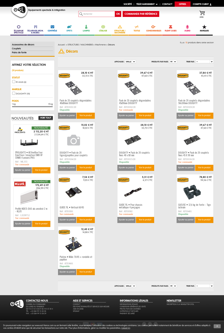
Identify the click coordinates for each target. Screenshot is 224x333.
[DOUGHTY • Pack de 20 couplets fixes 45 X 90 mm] (195, 136)
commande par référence (141, 14)
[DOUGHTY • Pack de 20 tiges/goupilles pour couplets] (76, 136)
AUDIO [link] (187, 31)
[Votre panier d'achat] (203, 13)
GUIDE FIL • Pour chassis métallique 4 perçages (130, 206)
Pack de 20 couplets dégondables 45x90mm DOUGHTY (135, 102)
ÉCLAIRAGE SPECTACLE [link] (18, 32)
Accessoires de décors (23, 45)
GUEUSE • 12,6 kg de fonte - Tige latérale (194, 206)
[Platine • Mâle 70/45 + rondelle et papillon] (76, 240)
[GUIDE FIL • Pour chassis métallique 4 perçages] (135, 188)
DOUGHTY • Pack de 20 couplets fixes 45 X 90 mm (193, 154)
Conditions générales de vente (133, 307)
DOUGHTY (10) (23, 94)
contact (167, 4)
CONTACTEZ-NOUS (37, 300)
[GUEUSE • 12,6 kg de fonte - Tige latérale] (195, 188)
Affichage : (119, 62)
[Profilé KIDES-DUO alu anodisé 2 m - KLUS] (32, 192)
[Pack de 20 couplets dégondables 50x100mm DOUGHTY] (195, 84)
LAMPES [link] (86, 31)
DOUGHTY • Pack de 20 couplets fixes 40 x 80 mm (134, 154)
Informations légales (129, 304)
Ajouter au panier (67, 115)
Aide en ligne (78, 309)
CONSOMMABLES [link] (153, 31)
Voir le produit (86, 115)
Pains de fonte (19, 52)
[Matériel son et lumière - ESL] (19, 11)
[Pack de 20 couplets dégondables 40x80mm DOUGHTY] (76, 84)
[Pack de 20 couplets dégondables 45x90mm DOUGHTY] (135, 84)
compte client (201, 4)
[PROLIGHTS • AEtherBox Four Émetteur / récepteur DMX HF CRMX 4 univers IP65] (32, 139)
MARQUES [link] (204, 31)
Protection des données (130, 309)
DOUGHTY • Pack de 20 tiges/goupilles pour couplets (74, 154)
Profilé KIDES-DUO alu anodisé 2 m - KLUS (31, 210)
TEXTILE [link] (137, 31)
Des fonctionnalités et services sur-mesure (91, 307)
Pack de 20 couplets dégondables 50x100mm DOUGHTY (194, 102)
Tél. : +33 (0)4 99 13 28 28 (36, 311)
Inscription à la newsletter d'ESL (180, 304)
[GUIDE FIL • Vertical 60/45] (76, 188)
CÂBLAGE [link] (103, 31)
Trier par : (190, 62)
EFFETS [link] (69, 31)
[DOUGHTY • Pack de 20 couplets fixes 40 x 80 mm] (135, 136)
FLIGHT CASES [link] (170, 31)
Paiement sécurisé (127, 313)
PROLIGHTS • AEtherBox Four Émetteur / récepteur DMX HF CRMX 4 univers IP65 (29, 155)
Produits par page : (160, 62)
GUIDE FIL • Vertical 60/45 (72, 207)
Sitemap (76, 311)
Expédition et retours (129, 311)
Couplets (16, 49)
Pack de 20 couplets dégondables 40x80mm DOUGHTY (76, 102)
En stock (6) (21, 82)
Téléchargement (145, 4)
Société (128, 4)
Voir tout (45, 118)
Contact (76, 304)
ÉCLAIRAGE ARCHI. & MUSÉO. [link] (35, 32)
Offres (182, 4)
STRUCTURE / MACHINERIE (120, 32)
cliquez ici (125, 328)
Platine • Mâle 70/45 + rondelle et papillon (76, 258)
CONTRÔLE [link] (52, 31)
